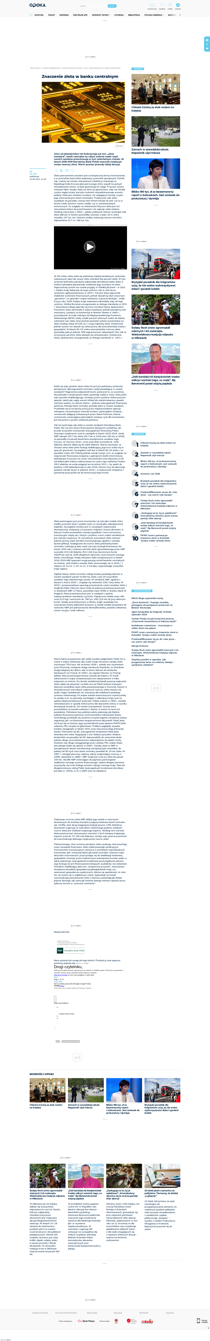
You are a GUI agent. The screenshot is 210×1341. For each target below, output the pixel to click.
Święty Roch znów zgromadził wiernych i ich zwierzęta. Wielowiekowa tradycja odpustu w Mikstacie (154, 653)
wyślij (73, 170)
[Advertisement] (105, 39)
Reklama (118, 1313)
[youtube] (207, 48)
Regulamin (92, 1313)
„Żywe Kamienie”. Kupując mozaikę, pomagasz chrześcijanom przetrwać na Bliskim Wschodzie (151, 605)
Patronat (144, 1313)
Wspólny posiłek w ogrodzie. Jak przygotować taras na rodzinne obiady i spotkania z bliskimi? (152, 662)
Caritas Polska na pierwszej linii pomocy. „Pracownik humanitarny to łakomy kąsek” (154, 620)
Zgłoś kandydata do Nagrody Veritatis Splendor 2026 (151, 613)
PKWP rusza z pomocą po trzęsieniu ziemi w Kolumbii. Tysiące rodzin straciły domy (154, 633)
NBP (57, 1041)
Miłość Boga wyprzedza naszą (147, 598)
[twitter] (207, 44)
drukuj (67, 170)
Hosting (170, 1313)
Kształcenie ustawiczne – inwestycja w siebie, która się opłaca (151, 626)
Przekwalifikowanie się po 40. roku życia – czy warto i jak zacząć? (153, 640)
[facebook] (207, 40)
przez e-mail (82, 963)
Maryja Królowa (139, 645)
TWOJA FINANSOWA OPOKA (70, 1041)
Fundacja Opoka (40, 1313)
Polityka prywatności (66, 1313)
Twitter (62, 170)
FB (56, 170)
